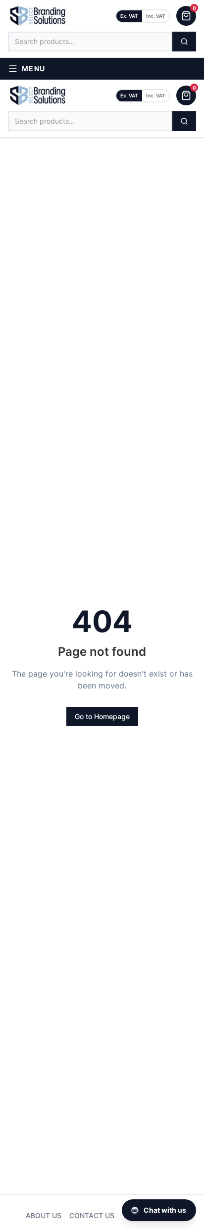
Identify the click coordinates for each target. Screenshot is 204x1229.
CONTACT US (91, 1215)
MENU (34, 68)
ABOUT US (43, 1215)
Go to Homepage (102, 716)
